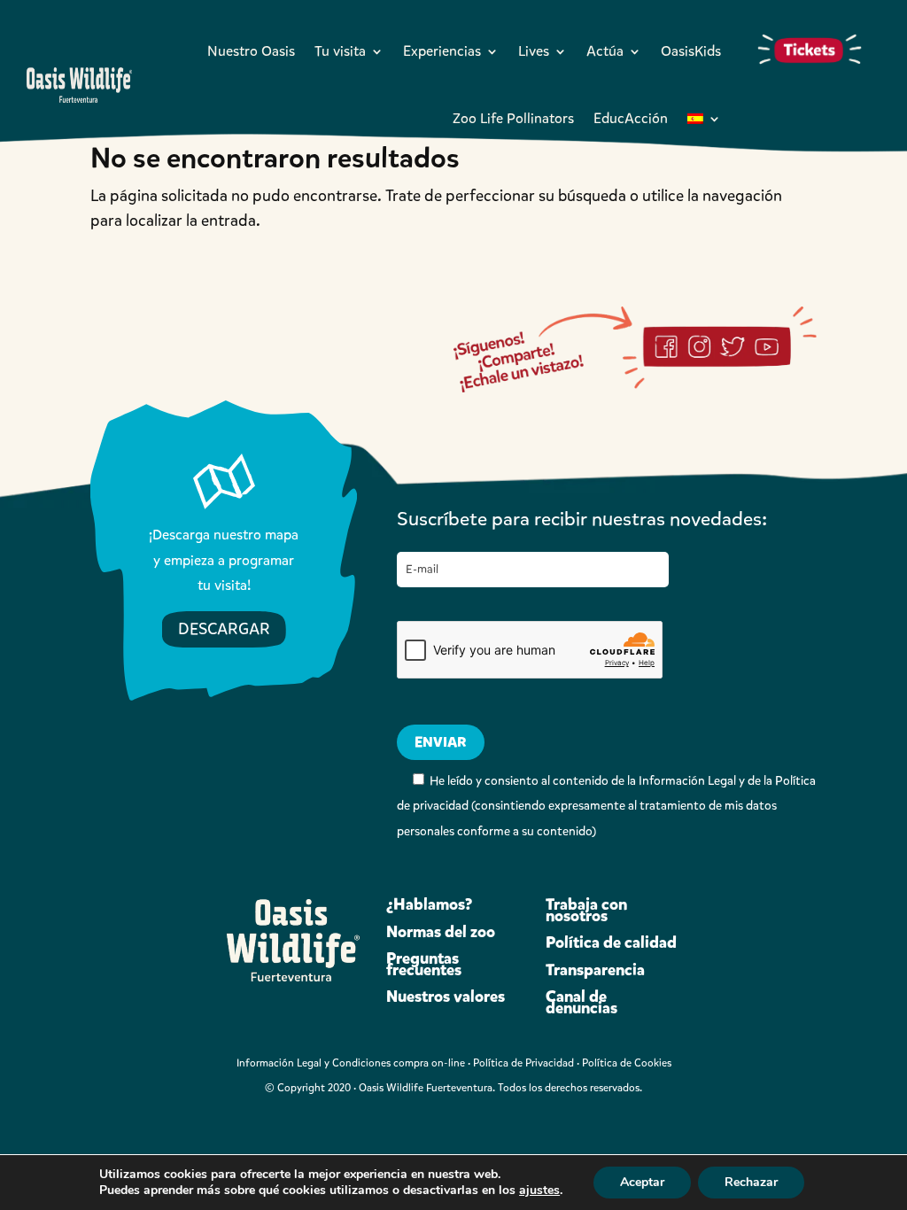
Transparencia (595, 970)
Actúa (605, 51)
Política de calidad (611, 942)
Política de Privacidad (523, 1063)
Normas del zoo (440, 931)
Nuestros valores (445, 996)
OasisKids (691, 51)
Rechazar (751, 1182)
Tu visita (340, 51)
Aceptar (642, 1182)
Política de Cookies (626, 1063)
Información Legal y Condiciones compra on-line (350, 1063)
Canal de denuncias (581, 1002)
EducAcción (630, 118)
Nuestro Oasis (251, 51)
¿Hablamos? (429, 904)
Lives (533, 51)
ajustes (539, 1190)
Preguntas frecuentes (423, 964)
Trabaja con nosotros (586, 910)
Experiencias (442, 51)
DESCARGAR (224, 629)
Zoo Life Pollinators (513, 118)
